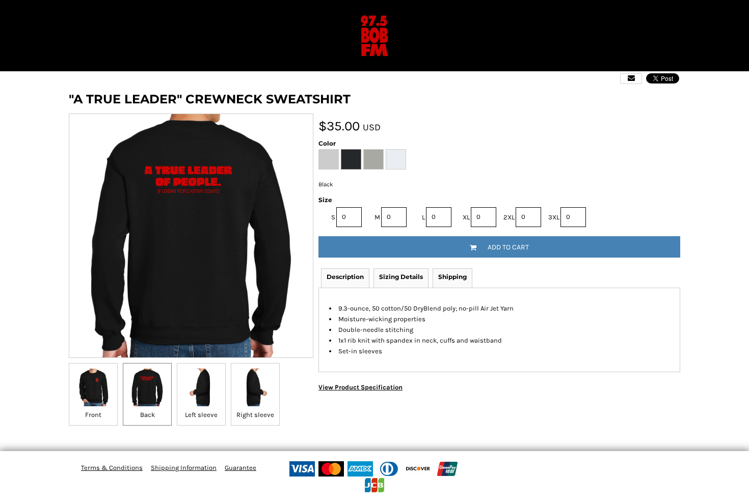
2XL (509, 217)
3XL (553, 217)
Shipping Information (184, 467)
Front (93, 414)
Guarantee (240, 467)
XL (466, 217)
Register (708, 12)
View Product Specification (360, 387)
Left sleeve (201, 414)
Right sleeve (255, 414)
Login (672, 12)
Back (147, 414)
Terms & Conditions (112, 467)
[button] (7, 13)
